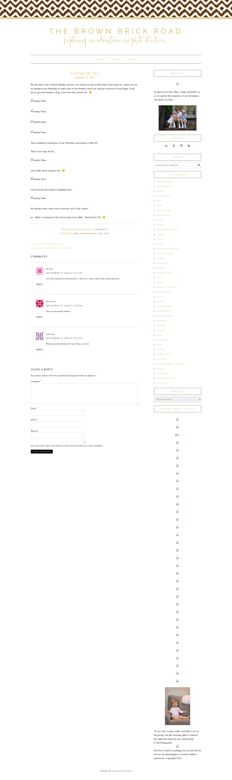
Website (34, 430)
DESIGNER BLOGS (122, 771)
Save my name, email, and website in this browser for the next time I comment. (67, 445)
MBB (75, 233)
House (161, 268)
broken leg (164, 215)
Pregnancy (164, 311)
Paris (160, 301)
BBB (159, 206)
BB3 (159, 201)
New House (164, 292)
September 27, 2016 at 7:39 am (64, 306)
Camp (160, 220)
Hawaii (161, 258)
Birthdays (163, 210)
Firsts (161, 239)
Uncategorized (166, 378)
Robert (161, 321)
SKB (100, 233)
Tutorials (163, 373)
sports (161, 349)
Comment (36, 381)
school (161, 325)
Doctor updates (167, 229)
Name (34, 408)
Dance (161, 225)
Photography (88, 233)
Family (161, 234)
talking (162, 359)
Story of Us (164, 354)
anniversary (165, 182)
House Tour (164, 273)
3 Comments (99, 229)
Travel (161, 369)
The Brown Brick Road (116, 31)
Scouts (161, 330)
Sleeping (162, 340)
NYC (159, 297)
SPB (106, 233)
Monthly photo (166, 287)
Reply (40, 284)
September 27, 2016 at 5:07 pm (64, 338)
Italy (160, 277)
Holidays (162, 263)
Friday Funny (165, 253)
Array (160, 191)
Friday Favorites (168, 249)
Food (160, 244)
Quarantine (164, 316)
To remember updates (171, 364)
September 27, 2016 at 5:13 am (64, 273)
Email (34, 419)
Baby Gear (163, 196)
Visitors (162, 383)
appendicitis (165, 186)
